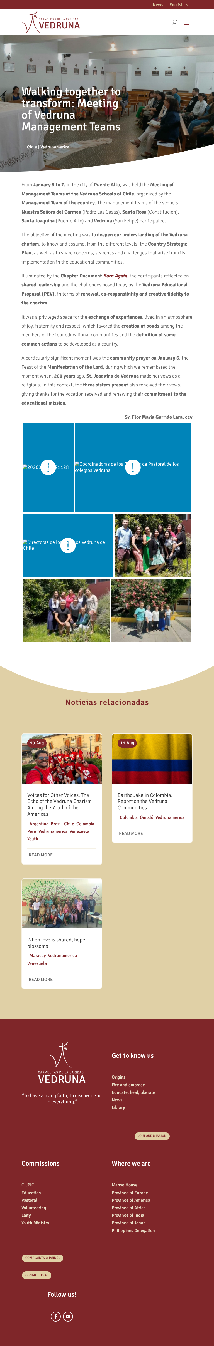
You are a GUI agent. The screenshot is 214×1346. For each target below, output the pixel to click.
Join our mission (152, 1136)
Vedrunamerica (54, 147)
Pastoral (29, 1200)
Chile (32, 147)
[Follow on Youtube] (68, 1317)
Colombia (85, 824)
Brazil (56, 824)
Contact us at (36, 1275)
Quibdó (146, 817)
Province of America (131, 1200)
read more (41, 855)
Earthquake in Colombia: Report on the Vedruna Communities (145, 801)
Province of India (128, 1215)
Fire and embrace (128, 1085)
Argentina (39, 824)
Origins (118, 1077)
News (158, 5)
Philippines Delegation (133, 1230)
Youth (32, 839)
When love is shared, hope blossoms (56, 943)
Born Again (115, 276)
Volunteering (33, 1208)
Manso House (124, 1185)
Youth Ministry (35, 1223)
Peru (31, 831)
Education (31, 1193)
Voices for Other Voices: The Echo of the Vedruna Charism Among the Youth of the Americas (59, 804)
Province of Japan (129, 1223)
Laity (26, 1215)
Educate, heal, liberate (133, 1092)
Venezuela (79, 831)
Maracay (38, 955)
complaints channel (42, 1258)
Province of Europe (130, 1193)
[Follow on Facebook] (56, 1317)
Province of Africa (129, 1208)
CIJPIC (27, 1185)
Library (118, 1107)
